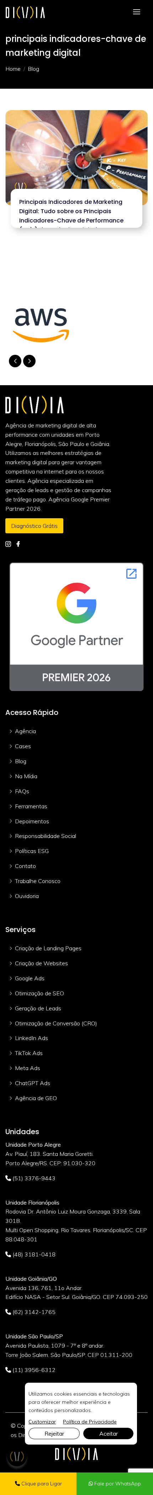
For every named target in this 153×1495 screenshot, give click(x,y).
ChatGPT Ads (32, 1083)
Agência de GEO (36, 1098)
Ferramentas (31, 806)
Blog (20, 761)
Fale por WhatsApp (117, 1483)
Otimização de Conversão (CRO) (56, 1023)
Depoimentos (32, 821)
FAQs (22, 791)
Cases (23, 746)
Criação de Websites (41, 963)
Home (13, 68)
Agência (25, 731)
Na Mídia (26, 776)
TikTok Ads (29, 1053)
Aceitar (108, 1433)
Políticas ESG (32, 850)
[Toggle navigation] (136, 12)
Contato (25, 865)
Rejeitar (54, 1433)
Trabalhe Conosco (37, 880)
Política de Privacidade (90, 1421)
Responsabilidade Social (45, 835)
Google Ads (29, 978)
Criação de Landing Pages (48, 948)
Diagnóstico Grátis (34, 525)
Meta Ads (27, 1068)
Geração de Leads (38, 1008)
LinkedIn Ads (31, 1037)
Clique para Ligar (41, 1483)
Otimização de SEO (39, 993)
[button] (29, 361)
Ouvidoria (27, 896)
